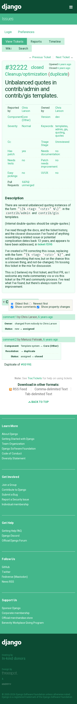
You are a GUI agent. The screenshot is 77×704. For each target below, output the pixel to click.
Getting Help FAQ (12, 530)
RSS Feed (20, 389)
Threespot (10, 673)
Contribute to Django (14, 489)
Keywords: (47, 126)
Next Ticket (63, 57)
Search (23, 48)
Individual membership (15, 504)
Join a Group (9, 484)
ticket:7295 (45, 244)
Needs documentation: (50, 153)
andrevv (10, 684)
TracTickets (35, 378)
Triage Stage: (45, 143)
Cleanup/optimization (26, 74)
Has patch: (11, 153)
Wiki (9, 48)
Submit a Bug (10, 494)
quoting (59, 132)
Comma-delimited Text (51, 389)
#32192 (26, 364)
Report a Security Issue (15, 499)
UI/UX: (45, 172)
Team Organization (13, 443)
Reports (36, 41)
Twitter (6, 571)
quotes (59, 135)
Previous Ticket (41, 57)
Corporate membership (16, 612)
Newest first (40, 303)
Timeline (55, 41)
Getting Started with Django (18, 438)
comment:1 (10, 317)
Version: (46, 117)
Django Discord (10, 535)
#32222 (16, 67)
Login (8, 32)
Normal (26, 126)
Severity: (13, 126)
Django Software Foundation (19, 448)
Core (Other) (26, 118)
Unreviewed (62, 142)
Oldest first (21, 303)
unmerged (28, 184)
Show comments (25, 306)
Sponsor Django (11, 608)
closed (37, 67)
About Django (10, 433)
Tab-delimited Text (38, 394)
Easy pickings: (13, 174)
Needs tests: (11, 162)
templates (61, 126)
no (56, 151)
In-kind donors (13, 658)
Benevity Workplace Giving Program (23, 622)
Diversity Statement (13, 458)
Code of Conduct (12, 453)
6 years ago (64, 64)
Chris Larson (26, 109)
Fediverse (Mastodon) (15, 576)
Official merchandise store (17, 617)
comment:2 (10, 339)
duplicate (59, 74)
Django (11, 7)
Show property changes (55, 306)
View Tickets (15, 41)
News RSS (8, 581)
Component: (15, 117)
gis (65, 129)
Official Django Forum (14, 540)
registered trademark (25, 697)
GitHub (6, 567)
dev (57, 117)
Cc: (9, 142)
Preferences (26, 32)
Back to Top (40, 401)
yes (24, 151)
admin (59, 129)
